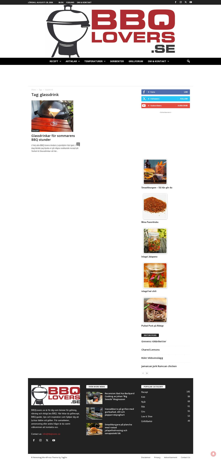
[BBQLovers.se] (110, 31)
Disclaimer (145, 457)
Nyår (143, 402)
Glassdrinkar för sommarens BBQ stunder (53, 138)
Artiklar (71, 61)
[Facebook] (176, 2)
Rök (143, 407)
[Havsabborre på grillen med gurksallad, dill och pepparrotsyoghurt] (94, 413)
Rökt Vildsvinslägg (152, 357)
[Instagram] (181, 2)
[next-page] (147, 373)
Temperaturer (93, 61)
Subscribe (183, 105)
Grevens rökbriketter (153, 341)
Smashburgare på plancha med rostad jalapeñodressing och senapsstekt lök (118, 429)
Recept (54, 61)
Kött (143, 397)
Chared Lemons (150, 349)
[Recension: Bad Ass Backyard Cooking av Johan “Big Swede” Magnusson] (94, 398)
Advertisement (170, 457)
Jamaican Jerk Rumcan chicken (159, 366)
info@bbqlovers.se (51, 434)
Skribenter (117, 61)
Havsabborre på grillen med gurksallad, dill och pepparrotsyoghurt (119, 411)
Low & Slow (146, 416)
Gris (143, 411)
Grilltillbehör (146, 421)
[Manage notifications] (213, 453)
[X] (186, 2)
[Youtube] (191, 2)
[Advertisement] (110, 75)
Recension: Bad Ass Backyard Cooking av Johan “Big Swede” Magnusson (119, 396)
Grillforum (136, 61)
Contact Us (185, 457)
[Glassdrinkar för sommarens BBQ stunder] (55, 116)
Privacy (157, 457)
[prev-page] (143, 373)
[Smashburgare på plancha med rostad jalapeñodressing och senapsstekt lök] (94, 429)
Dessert (35, 130)
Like (186, 92)
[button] (188, 61)
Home (33, 90)
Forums (70, 2)
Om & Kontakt (84, 2)
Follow (184, 98)
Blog (61, 2)
